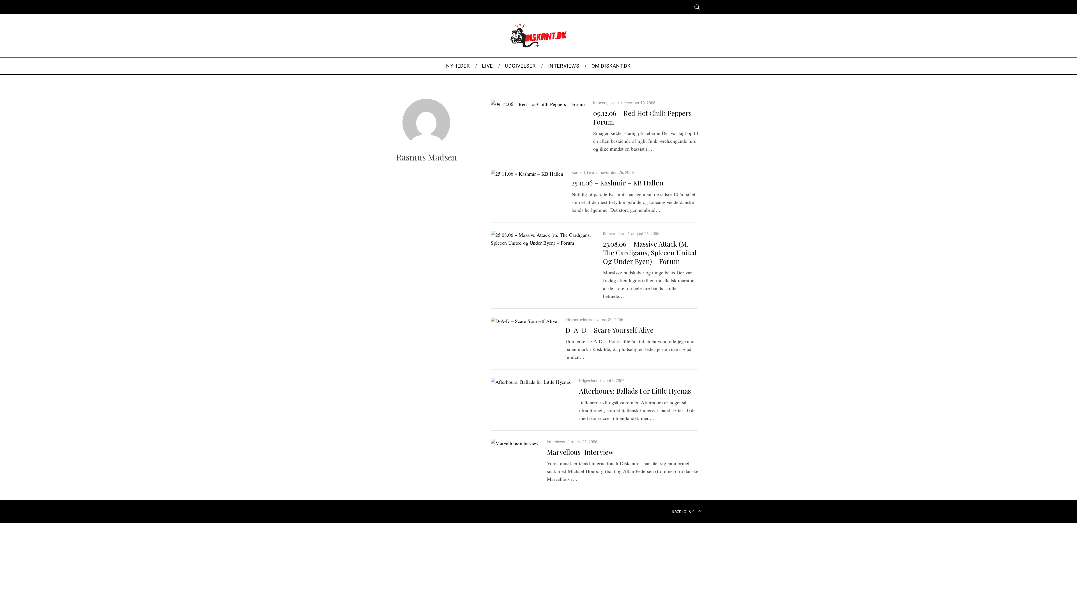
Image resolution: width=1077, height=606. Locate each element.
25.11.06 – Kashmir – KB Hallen (617, 182)
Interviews (556, 442)
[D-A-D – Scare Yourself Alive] (524, 321)
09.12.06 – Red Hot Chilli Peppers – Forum (645, 117)
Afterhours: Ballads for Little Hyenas (635, 390)
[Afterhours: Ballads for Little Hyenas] (531, 382)
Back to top (683, 511)
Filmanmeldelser (580, 320)
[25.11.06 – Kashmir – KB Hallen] (527, 174)
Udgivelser (588, 380)
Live (612, 103)
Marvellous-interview (580, 451)
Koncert (600, 103)
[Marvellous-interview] (514, 443)
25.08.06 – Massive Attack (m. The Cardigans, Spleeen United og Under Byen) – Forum (650, 252)
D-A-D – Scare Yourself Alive (609, 329)
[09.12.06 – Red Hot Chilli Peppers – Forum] (538, 104)
